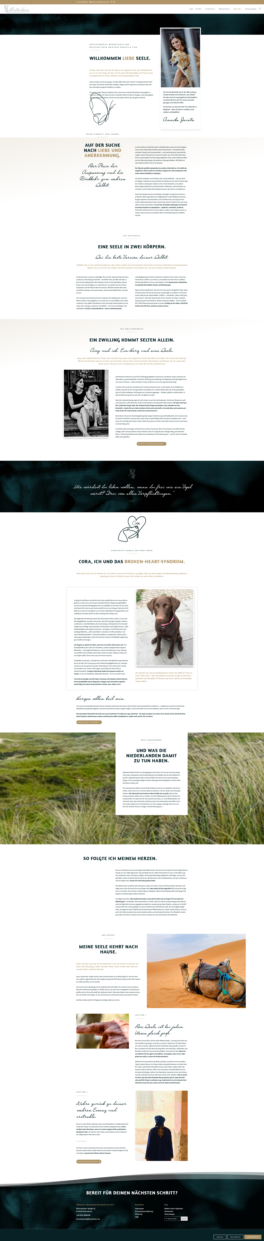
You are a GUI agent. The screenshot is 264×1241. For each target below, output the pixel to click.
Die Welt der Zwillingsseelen (150, 444)
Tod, (162, 1083)
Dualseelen (80, 288)
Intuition (139, 382)
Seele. (143, 58)
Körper (145, 194)
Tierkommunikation (127, 434)
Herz (126, 277)
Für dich (198, 9)
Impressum (139, 1208)
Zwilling (109, 340)
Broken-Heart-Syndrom (173, 1208)
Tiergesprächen (119, 611)
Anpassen (220, 1237)
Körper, (169, 377)
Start (191, 9)
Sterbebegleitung (138, 416)
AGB (136, 1217)
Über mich (237, 9)
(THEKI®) (162, 295)
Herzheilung (110, 650)
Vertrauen (102, 679)
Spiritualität (145, 158)
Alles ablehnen (235, 1237)
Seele (154, 202)
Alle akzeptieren (252, 1237)
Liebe (104, 150)
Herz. (116, 92)
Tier (153, 432)
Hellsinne (179, 158)
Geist (181, 377)
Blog (166, 1204)
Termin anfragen (251, 9)
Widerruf (138, 1214)
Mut (147, 85)
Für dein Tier (210, 9)
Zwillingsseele (134, 329)
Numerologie (169, 1214)
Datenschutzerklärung (144, 1211)
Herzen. (147, 858)
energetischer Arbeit (114, 635)
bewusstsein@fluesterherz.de (88, 1219)
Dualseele (134, 236)
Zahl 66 (158, 907)
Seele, (103, 1132)
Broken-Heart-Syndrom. (88, 722)
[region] (132, 1235)
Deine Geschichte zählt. (88, 1162)
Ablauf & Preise (224, 9)
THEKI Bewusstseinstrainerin (148, 303)
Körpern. (154, 246)
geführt (146, 395)
